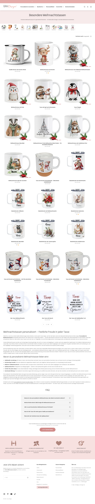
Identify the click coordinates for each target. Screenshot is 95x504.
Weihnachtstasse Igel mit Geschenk (17, 180)
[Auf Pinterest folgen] (8, 494)
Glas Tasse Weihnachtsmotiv (17, 318)
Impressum (39, 470)
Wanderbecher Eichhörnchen (77, 241)
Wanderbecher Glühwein (17, 211)
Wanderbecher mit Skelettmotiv (77, 180)
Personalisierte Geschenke (27, 6)
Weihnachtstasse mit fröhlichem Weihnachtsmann (77, 69)
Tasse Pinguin (77, 107)
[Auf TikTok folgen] (15, 494)
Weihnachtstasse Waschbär (17, 143)
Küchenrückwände (70, 6)
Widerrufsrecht (40, 477)
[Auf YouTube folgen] (11, 494)
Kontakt (38, 479)
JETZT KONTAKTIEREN (47, 429)
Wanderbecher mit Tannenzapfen (47, 241)
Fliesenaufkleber (50, 6)
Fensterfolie (59, 6)
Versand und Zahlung (41, 474)
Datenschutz (40, 472)
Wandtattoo (40, 6)
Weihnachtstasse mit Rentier (47, 69)
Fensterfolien (59, 467)
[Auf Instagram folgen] (4, 494)
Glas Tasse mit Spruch (47, 318)
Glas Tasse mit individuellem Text (77, 318)
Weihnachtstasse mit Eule (17, 107)
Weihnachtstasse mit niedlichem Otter (77, 143)
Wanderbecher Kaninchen (77, 211)
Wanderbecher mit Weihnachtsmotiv (47, 211)
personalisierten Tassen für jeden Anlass (23, 382)
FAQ (37, 482)
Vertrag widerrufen (43, 487)
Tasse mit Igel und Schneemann (47, 107)
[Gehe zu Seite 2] (51, 324)
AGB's (38, 467)
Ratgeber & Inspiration (42, 484)
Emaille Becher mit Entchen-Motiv (17, 69)
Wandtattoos (59, 474)
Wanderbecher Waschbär (17, 241)
